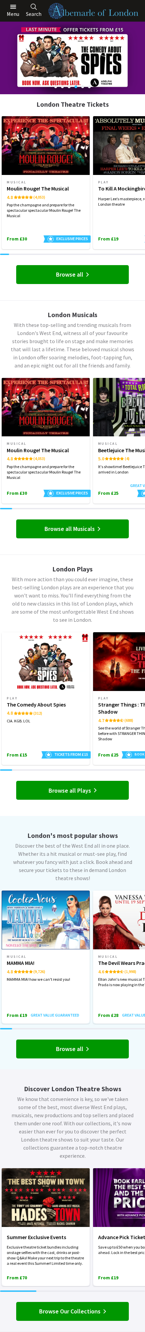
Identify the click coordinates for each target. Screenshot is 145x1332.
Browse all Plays (70, 790)
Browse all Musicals (70, 529)
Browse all (69, 274)
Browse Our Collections (69, 1311)
